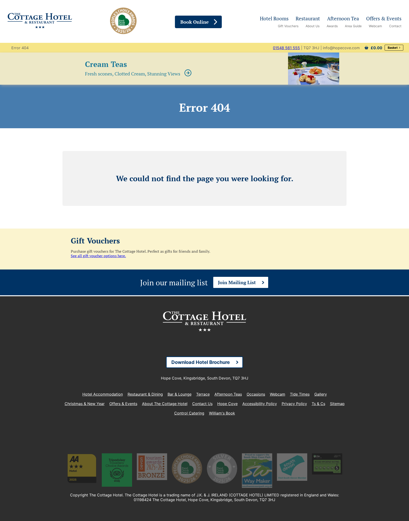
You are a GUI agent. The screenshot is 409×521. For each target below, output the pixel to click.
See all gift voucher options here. (98, 255)
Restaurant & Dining (145, 394)
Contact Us (202, 403)
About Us (313, 26)
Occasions (256, 394)
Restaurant (308, 18)
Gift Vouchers (288, 26)
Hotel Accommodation (102, 394)
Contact (395, 26)
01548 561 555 (286, 47)
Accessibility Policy (259, 403)
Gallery (320, 394)
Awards (332, 26)
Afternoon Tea (343, 18)
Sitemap (337, 403)
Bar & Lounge (179, 394)
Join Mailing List (237, 282)
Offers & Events (383, 18)
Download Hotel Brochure (200, 362)
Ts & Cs (318, 403)
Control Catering (189, 413)
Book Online (194, 22)
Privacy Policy (294, 403)
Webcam (375, 26)
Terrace (203, 394)
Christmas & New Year (85, 403)
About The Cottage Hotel (164, 403)
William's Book (222, 413)
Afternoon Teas (228, 394)
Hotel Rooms (274, 18)
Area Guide (353, 26)
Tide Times (300, 394)
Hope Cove (227, 403)
